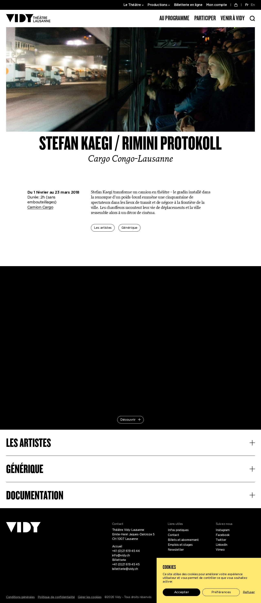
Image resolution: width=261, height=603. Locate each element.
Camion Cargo (40, 207)
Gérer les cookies (89, 597)
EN (253, 5)
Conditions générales (20, 597)
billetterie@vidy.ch (125, 568)
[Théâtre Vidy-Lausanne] (28, 18)
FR (247, 5)
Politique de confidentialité (56, 597)
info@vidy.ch (121, 555)
